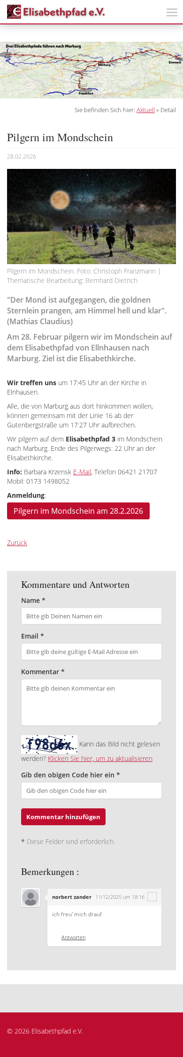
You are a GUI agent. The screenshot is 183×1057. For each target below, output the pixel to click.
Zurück (17, 542)
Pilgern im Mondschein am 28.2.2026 (78, 511)
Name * (33, 600)
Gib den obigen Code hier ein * (70, 774)
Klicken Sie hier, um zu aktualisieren (100, 758)
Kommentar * (43, 671)
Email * (32, 635)
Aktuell (146, 110)
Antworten (73, 937)
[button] (9, 70)
